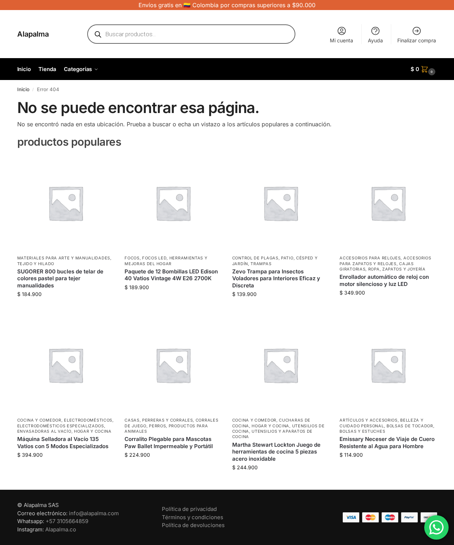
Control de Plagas (255, 257)
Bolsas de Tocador (410, 425)
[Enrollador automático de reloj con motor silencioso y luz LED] (388, 203)
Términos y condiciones (192, 517)
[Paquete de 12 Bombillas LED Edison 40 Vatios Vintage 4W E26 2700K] (173, 203)
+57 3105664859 (67, 521)
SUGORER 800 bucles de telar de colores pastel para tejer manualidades (60, 278)
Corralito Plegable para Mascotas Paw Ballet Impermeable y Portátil (169, 443)
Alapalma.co (60, 529)
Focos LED (154, 257)
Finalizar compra (416, 40)
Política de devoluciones (193, 525)
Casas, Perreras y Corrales (159, 420)
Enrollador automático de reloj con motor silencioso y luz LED (384, 280)
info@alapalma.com (94, 513)
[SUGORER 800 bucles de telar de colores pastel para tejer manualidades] (65, 203)
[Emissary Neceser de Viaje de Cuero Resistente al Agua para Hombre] (388, 364)
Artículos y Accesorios (368, 420)
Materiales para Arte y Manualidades (64, 257)
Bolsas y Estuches (362, 431)
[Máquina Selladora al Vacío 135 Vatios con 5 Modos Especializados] (65, 364)
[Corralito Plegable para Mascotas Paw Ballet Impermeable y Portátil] (173, 364)
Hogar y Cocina (93, 431)
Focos (132, 257)
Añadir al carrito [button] (65, 309)
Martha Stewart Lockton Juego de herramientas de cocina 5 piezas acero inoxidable (276, 451)
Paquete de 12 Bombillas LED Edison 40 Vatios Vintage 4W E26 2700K (171, 275)
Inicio (23, 89)
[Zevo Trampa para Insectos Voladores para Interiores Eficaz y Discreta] (280, 203)
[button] (424, 69)
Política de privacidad (189, 509)
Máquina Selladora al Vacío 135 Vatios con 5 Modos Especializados (62, 443)
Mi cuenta (341, 40)
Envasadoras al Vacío (44, 431)
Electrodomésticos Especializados (60, 425)
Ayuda (375, 40)
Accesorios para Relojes (370, 257)
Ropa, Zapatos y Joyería (397, 269)
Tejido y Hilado (36, 263)
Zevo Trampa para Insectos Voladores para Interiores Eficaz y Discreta (276, 278)
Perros (157, 425)
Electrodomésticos (88, 420)
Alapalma (33, 34)
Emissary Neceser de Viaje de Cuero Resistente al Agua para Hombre (387, 443)
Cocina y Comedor (39, 420)
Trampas (261, 263)
